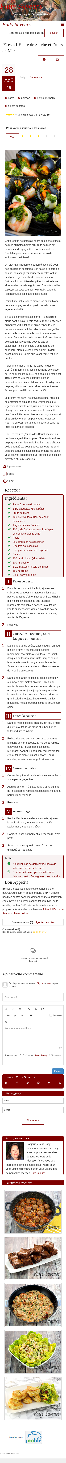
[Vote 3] (38, 136)
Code (38, 1015)
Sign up (40, 983)
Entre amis (36, 77)
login (49, 983)
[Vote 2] (30, 136)
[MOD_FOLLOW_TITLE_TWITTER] (27, 1083)
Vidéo (42, 1009)
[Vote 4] (46, 136)
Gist (5, 1022)
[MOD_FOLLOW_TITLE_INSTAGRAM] (49, 1083)
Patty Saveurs (16, 24)
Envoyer (58, 1071)
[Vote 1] (22, 136)
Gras (6, 1009)
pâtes (10, 98)
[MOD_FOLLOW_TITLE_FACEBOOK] (17, 1083)
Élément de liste (22, 1015)
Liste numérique (15, 1015)
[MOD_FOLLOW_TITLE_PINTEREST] (6, 1083)
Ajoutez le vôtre (45, 922)
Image (36, 1009)
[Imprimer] (44, 59)
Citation (31, 1015)
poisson (25, 98)
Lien (29, 1009)
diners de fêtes (16, 106)
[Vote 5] (54, 136)
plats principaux (45, 98)
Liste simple (8, 1015)
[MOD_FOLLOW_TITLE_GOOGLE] (38, 1083)
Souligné (19, 1009)
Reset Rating (41, 1055)
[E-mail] (57, 59)
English (54, 32)
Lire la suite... (39, 1173)
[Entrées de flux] (60, 1083)
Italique (13, 1009)
